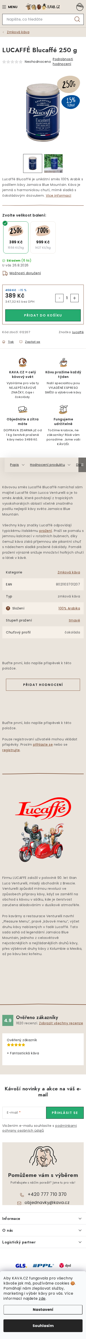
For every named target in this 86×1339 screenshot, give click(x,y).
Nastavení (43, 1309)
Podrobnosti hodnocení (63, 61)
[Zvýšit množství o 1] (74, 298)
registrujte (11, 750)
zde (42, 1298)
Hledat (77, 19)
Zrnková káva (69, 572)
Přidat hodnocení (43, 684)
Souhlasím (43, 1325)
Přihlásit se (65, 1112)
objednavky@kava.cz (47, 1202)
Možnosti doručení (25, 273)
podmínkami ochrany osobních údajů (39, 1128)
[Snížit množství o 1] (59, 298)
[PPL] (43, 1265)
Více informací (58, 195)
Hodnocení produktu (47, 464)
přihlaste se (43, 744)
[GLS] (21, 1265)
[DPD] (65, 1265)
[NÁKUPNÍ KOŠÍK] (79, 7)
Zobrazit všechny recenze (61, 1023)
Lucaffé (78, 332)
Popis (14, 464)
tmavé (74, 620)
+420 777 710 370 (47, 1194)
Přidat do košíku (43, 315)
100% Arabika (69, 608)
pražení (45, 530)
